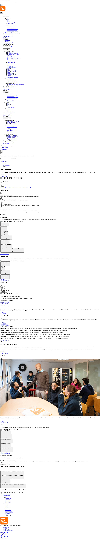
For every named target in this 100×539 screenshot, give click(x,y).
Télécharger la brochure (11, 139)
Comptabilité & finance (11, 67)
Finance (8, 69)
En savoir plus (3, 313)
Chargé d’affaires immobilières (13, 85)
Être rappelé (4, 161)
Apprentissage (10, 109)
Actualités (9, 129)
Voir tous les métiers (4, 324)
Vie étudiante (7, 513)
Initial (8, 110)
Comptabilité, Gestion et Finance (13, 54)
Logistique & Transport (11, 71)
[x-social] (6, 533)
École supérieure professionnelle (13, 121)
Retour (3, 312)
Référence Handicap (11, 122)
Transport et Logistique (11, 59)
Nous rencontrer (5, 353)
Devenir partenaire (10, 79)
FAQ (8, 132)
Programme (11, 187)
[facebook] (1, 533)
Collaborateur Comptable (5, 302)
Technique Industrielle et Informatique (14, 58)
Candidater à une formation (12, 135)
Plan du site (5, 528)
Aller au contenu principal (5, 0)
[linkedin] (4, 533)
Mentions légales (6, 527)
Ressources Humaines (11, 57)
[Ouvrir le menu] (1, 13)
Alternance (22, 187)
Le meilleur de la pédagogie (12, 95)
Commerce (9, 52)
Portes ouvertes (5, 147)
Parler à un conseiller (11, 137)
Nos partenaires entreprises (12, 127)
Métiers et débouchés (9, 512)
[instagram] (3, 533)
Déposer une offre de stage (12, 81)
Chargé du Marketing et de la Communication (15, 84)
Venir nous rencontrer (6, 495)
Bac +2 (8, 19)
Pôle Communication (11, 28)
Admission (7, 187)
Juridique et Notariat (11, 56)
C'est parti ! (14, 158)
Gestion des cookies (6, 529)
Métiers (15, 187)
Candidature (4, 149)
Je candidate (2, 279)
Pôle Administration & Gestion (13, 25)
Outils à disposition (10, 96)
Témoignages (26, 187)
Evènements (9, 131)
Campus (4, 37)
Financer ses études (10, 100)
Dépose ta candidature (4, 254)
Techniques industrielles (11, 74)
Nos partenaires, (8, 500)
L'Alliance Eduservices (11, 123)
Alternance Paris (8, 510)
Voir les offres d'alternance (5, 325)
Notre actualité (7, 502)
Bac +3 (8, 20)
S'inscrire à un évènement (12, 138)
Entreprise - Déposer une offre (12, 136)
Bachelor (9, 104)
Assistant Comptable (4, 303)
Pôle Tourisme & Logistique (12, 31)
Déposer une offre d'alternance (13, 80)
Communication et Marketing (12, 53)
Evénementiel (9, 68)
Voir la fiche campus (4, 422)
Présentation (2, 187)
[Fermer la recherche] (1, 153)
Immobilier (9, 55)
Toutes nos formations (7, 165)
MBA (8, 105)
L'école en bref (8, 498)
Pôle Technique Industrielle (12, 30)
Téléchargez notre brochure (7, 145)
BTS (8, 103)
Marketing (9, 72)
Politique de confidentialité (7, 530)
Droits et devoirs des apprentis (12, 97)
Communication (10, 66)
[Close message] (1, 5)
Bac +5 (8, 21)
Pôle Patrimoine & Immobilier (12, 29)
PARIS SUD (2, 351)
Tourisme (9, 60)
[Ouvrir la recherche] (1, 151)
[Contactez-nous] (1, 159)
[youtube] (7, 533)
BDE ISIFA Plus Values (11, 130)
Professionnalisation (11, 111)
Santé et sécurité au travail (12, 98)
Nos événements (8, 501)
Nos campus (7, 499)
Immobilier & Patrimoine (11, 70)
